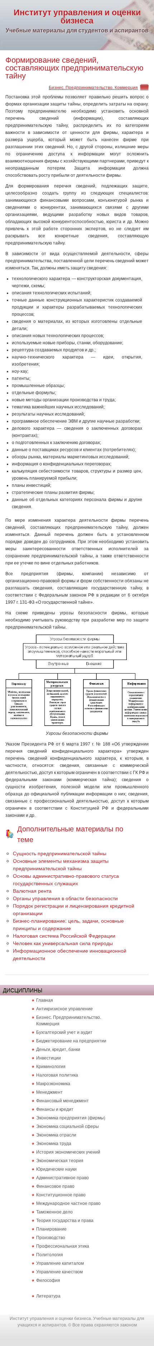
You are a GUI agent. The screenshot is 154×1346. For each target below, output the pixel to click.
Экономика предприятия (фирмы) (70, 1117)
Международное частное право (68, 1203)
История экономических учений (68, 1152)
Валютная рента (32, 890)
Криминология (51, 1066)
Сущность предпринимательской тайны (59, 853)
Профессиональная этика (62, 1246)
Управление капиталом (60, 1263)
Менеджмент (49, 1092)
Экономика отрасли (56, 1134)
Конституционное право (61, 1194)
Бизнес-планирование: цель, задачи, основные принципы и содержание (68, 924)
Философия (48, 1280)
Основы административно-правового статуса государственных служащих (66, 879)
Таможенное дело (54, 1211)
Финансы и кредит (54, 1109)
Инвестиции (48, 1057)
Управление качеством (59, 1271)
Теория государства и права (64, 1220)
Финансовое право (55, 1186)
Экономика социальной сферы (67, 1126)
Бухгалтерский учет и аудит (64, 1032)
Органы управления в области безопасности (65, 898)
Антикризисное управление (64, 1008)
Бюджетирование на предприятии (71, 1040)
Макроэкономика (53, 1083)
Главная (44, 1000)
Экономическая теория (59, 1160)
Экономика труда (53, 1143)
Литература (48, 1296)
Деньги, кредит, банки (58, 1049)
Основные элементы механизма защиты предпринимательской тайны (61, 864)
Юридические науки (56, 1169)
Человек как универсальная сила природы (63, 943)
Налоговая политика (57, 1075)
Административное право (62, 1177)
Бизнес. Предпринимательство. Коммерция (93, 87)
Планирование (51, 1229)
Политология (49, 1254)
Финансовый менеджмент (62, 1100)
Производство (50, 1237)
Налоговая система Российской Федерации (64, 935)
